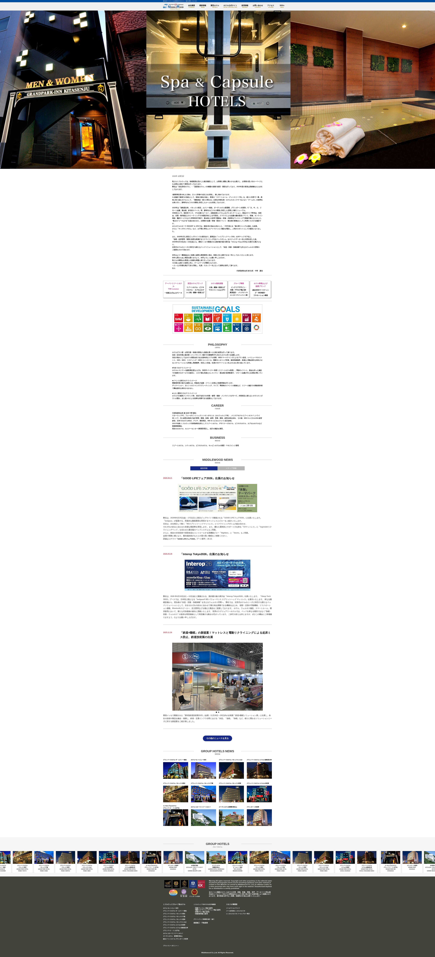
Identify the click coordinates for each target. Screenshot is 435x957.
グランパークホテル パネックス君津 (174, 919)
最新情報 (202, 6)
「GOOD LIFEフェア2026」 (186, 539)
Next (260, 676)
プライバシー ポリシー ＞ (171, 945)
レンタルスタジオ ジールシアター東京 (238, 913)
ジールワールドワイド (233, 908)
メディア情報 (231, 468)
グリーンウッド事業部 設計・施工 (204, 919)
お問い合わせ (258, 6)
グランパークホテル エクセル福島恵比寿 (175, 928)
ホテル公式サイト (230, 6)
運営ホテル (215, 6)
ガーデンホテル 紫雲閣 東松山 (172, 936)
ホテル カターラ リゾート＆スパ (173, 933)
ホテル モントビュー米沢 (170, 908)
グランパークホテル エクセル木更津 (174, 925)
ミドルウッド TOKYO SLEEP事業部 (205, 904)
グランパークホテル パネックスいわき (175, 922)
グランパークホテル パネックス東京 (174, 913)
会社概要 (191, 6)
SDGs (282, 6)
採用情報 (245, 6)
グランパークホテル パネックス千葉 (174, 916)
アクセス (270, 6)
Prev (175, 676)
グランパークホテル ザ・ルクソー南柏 (175, 911)
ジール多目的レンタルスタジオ (235, 911)
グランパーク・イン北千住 (171, 930)
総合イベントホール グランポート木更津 (175, 939)
